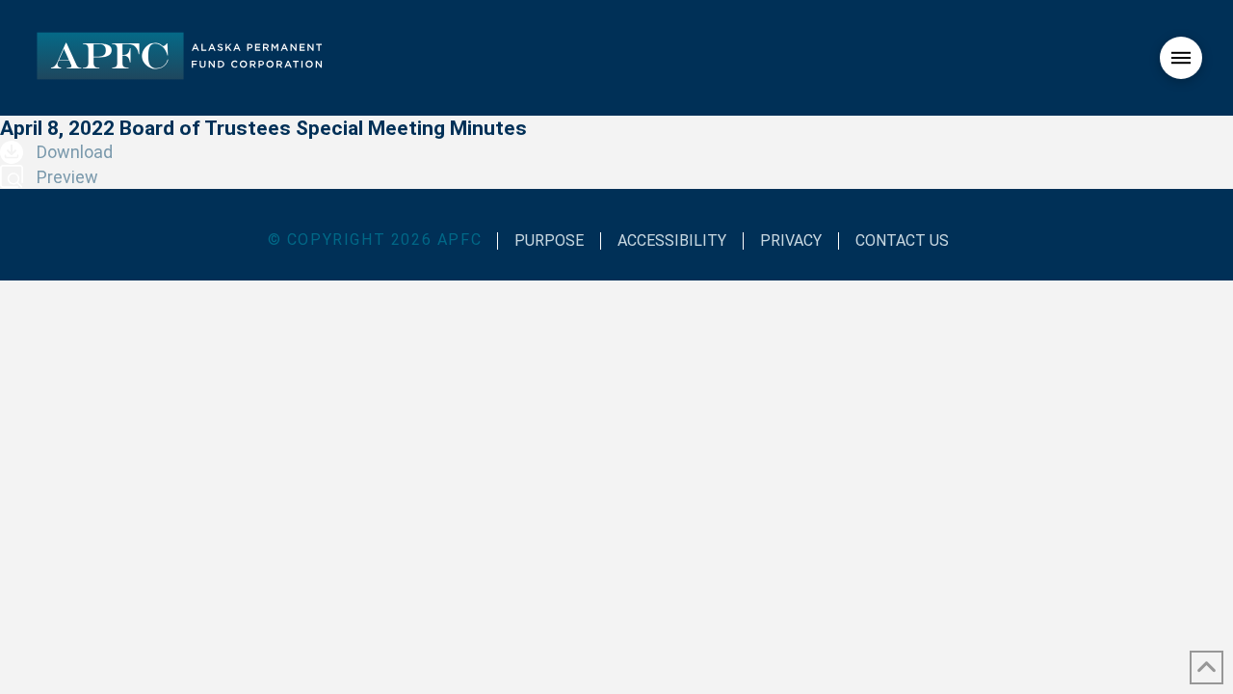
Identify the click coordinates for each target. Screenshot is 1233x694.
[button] (1181, 58)
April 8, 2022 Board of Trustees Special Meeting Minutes (263, 128)
